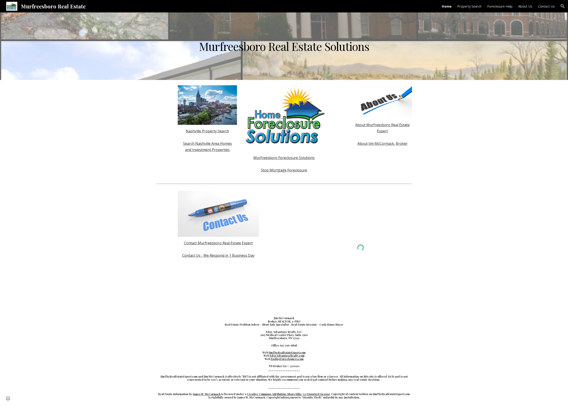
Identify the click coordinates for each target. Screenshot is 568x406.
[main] (284, 46)
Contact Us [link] (546, 6)
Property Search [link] (469, 6)
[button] (562, 6)
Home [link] (447, 6)
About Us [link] (525, 6)
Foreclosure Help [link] (500, 6)
